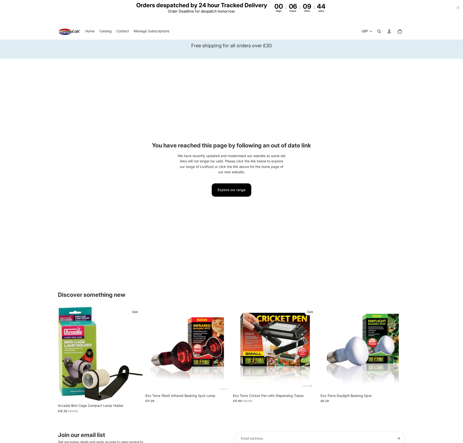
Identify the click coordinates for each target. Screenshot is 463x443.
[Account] (389, 31)
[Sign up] (398, 438)
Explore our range (231, 190)
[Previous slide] (152, 348)
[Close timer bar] (458, 8)
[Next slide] (223, 348)
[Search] (379, 31)
